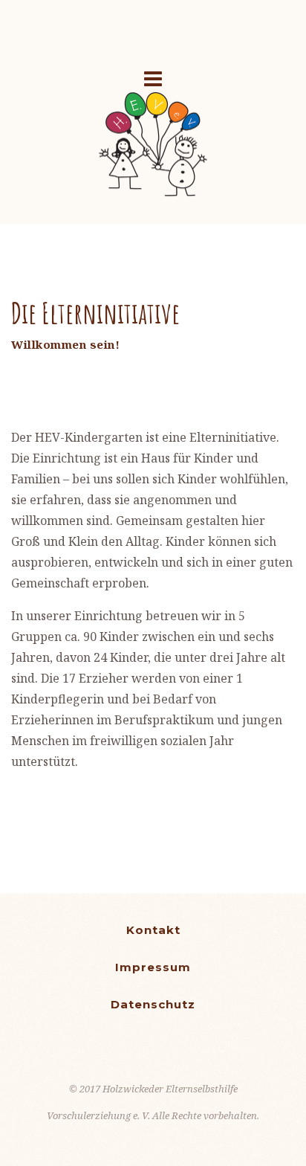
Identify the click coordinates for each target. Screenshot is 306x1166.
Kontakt (153, 930)
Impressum (153, 967)
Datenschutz (153, 1004)
